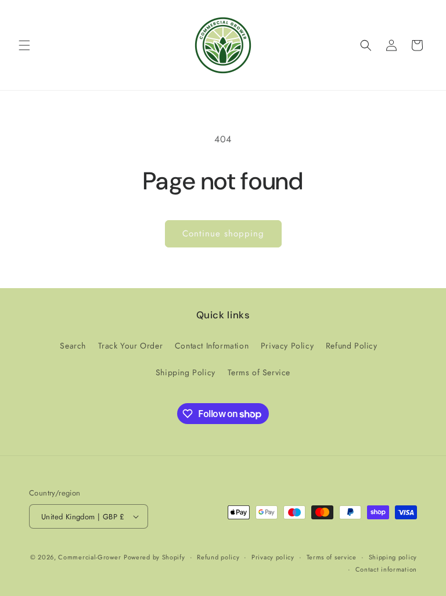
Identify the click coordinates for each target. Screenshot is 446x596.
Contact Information (212, 345)
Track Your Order (130, 345)
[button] (24, 45)
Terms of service (332, 557)
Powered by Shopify (154, 557)
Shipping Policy (185, 372)
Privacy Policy (287, 345)
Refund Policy (351, 345)
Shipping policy (393, 557)
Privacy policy (272, 557)
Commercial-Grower (89, 557)
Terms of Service (259, 372)
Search (73, 345)
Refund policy (218, 557)
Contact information (386, 569)
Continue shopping (223, 233)
